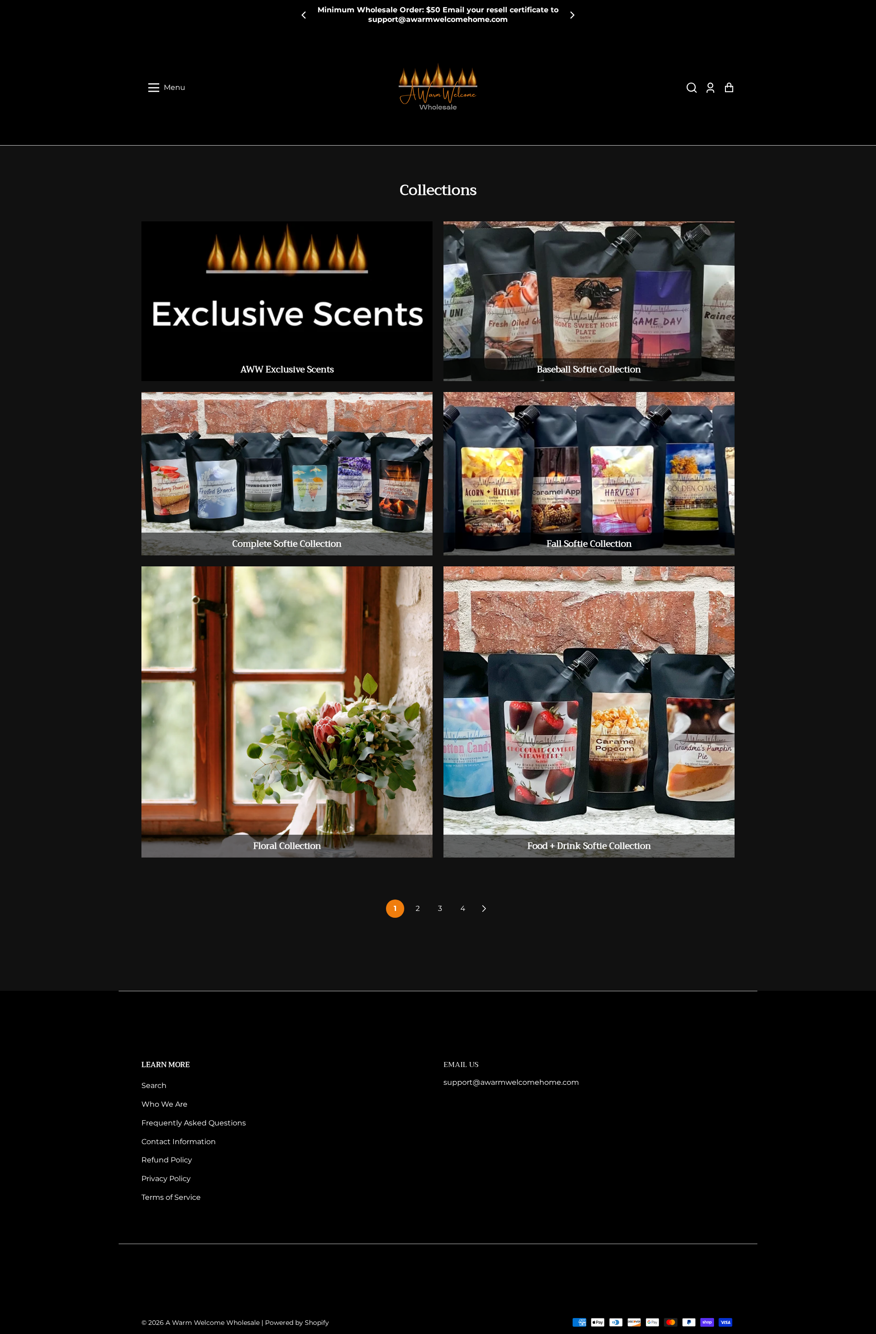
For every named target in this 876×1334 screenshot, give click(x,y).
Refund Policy (166, 1160)
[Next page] (483, 909)
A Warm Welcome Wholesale (213, 1322)
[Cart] (729, 87)
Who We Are (164, 1104)
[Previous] (304, 15)
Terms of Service (171, 1197)
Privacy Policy (166, 1178)
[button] (691, 87)
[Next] (572, 15)
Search (154, 1085)
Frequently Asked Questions (193, 1123)
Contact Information (178, 1141)
